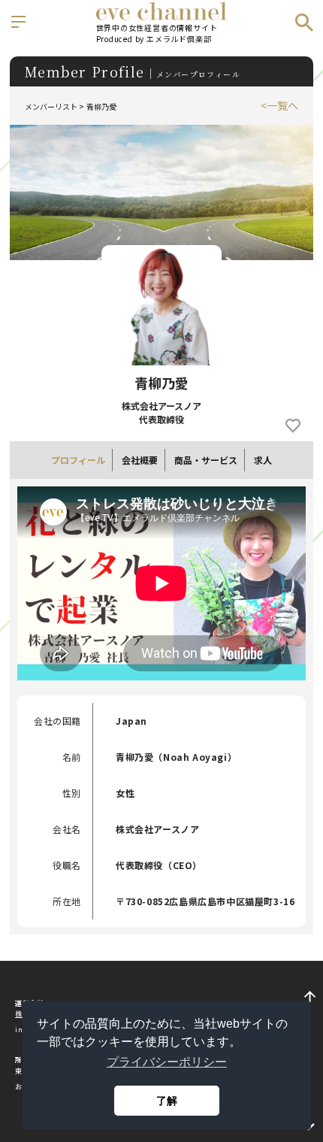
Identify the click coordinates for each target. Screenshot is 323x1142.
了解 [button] (166, 1101)
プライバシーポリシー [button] (167, 1062)
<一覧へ (279, 105)
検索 (304, 22)
